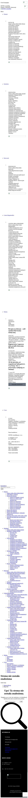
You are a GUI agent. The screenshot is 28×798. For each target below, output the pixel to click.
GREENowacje (12, 187)
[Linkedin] (10, 457)
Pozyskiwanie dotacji (13, 53)
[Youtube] (14, 457)
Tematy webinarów (13, 120)
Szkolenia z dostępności (14, 240)
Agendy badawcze (13, 278)
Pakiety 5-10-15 (12, 131)
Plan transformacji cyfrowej (15, 285)
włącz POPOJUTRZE (13, 186)
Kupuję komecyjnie (13, 130)
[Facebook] (23, 457)
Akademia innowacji (13, 183)
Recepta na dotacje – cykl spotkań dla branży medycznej (16, 330)
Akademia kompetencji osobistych (16, 112)
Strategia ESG (11, 249)
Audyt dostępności (13, 239)
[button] (14, 11)
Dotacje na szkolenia (13, 50)
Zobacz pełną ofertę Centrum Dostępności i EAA (15, 237)
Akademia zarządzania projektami (16, 113)
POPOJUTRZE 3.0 (13, 184)
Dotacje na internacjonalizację (15, 46)
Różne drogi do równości (14, 190)
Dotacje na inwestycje (13, 48)
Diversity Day (11, 102)
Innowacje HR (12, 127)
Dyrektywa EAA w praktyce (15, 189)
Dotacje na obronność (13, 43)
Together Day (11, 106)
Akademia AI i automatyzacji (15, 110)
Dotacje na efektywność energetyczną (14, 41)
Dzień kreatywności (13, 177)
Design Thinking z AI (13, 179)
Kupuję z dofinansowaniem (15, 129)
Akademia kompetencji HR (15, 115)
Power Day (11, 103)
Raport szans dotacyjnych (14, 52)
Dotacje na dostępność (13, 49)
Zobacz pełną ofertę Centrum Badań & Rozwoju (15, 275)
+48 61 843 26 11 (15, 441)
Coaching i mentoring (13, 124)
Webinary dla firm (12, 119)
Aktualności (8, 742)
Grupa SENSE (16, 786)
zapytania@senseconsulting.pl (15, 444)
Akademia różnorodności (14, 109)
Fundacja (7, 737)
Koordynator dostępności (14, 242)
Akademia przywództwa (14, 108)
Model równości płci (13, 273)
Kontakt (7, 744)
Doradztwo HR (12, 126)
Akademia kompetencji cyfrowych (16, 287)
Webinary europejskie (13, 57)
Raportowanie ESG (13, 250)
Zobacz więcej (12, 342)
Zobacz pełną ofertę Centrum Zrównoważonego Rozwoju (15, 246)
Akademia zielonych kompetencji (16, 116)
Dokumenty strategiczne (14, 55)
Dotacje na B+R (12, 277)
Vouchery (10, 133)
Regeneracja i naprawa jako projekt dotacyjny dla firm (16, 346)
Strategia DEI (11, 260)
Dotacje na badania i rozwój (15, 39)
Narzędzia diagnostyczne (14, 122)
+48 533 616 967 (8, 769)
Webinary (10, 267)
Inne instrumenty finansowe (15, 59)
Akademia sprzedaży (13, 117)
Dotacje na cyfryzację (13, 45)
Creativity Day (12, 105)
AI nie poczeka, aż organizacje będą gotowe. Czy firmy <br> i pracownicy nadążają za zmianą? (16, 365)
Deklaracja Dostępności (11, 739)
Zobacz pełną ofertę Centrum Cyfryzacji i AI (15, 282)
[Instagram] (19, 457)
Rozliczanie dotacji (13, 56)
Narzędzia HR (11, 123)
